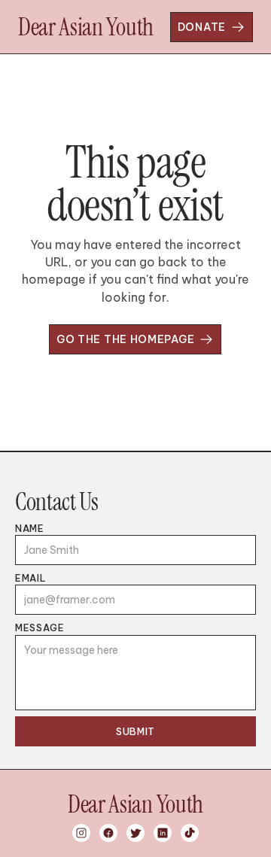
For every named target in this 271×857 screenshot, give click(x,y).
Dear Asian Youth (86, 27)
